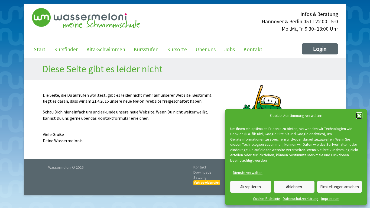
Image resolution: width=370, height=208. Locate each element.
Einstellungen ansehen (339, 186)
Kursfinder (66, 49)
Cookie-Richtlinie (266, 198)
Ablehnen (294, 186)
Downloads (202, 172)
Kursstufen (146, 49)
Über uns (206, 49)
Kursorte (177, 49)
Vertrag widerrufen (207, 182)
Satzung (200, 177)
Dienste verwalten (247, 172)
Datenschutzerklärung (301, 198)
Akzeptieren (250, 186)
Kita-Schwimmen (105, 49)
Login (320, 49)
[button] (359, 115)
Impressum (330, 198)
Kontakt (253, 49)
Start (40, 49)
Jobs (229, 49)
